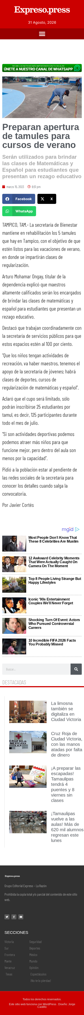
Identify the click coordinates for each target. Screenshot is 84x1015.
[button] (42, 34)
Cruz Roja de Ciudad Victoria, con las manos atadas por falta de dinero (66, 744)
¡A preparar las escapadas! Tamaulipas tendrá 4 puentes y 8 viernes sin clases (66, 784)
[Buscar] (76, 669)
